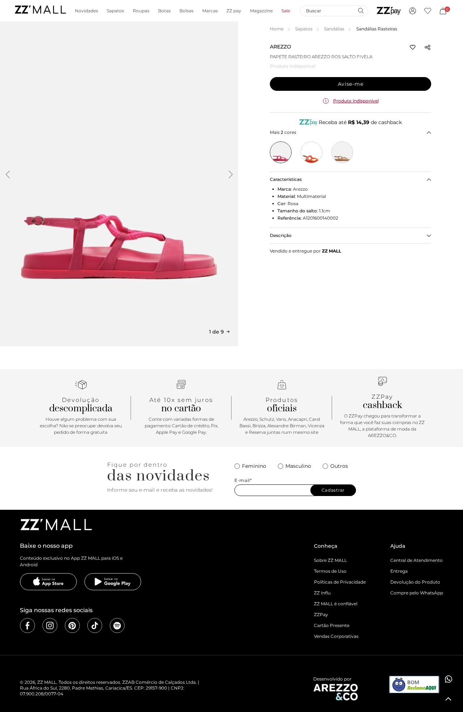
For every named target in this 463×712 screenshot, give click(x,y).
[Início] (40, 10)
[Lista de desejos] (427, 10)
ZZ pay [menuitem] (233, 10)
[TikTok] (94, 625)
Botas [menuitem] (164, 10)
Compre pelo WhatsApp (416, 593)
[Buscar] (360, 10)
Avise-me (351, 84)
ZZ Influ (322, 593)
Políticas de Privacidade (340, 582)
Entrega (399, 571)
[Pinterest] (72, 625)
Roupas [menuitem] (141, 10)
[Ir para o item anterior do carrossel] (7, 174)
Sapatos (304, 28)
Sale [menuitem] (285, 10)
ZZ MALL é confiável (335, 603)
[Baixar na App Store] (48, 581)
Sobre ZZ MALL (330, 560)
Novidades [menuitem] (86, 10)
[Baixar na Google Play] (112, 581)
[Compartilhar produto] (427, 47)
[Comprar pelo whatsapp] (448, 679)
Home (277, 28)
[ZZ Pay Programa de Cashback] (389, 11)
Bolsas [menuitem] (186, 10)
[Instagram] (50, 625)
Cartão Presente (331, 625)
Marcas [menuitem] (210, 10)
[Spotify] (117, 625)
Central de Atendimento (416, 560)
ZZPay (321, 614)
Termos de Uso (330, 571)
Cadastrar (333, 490)
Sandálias (334, 28)
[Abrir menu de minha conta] (412, 10)
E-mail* (243, 480)
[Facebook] (27, 625)
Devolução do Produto (415, 582)
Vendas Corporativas (336, 636)
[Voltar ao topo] (448, 699)
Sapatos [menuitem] (115, 10)
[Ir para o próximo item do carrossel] (230, 174)
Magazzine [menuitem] (261, 10)
